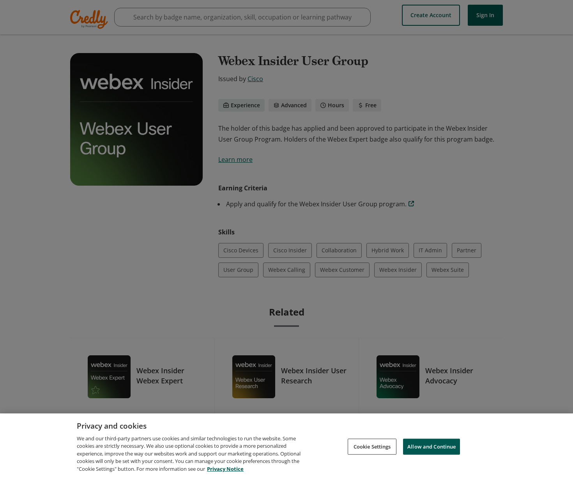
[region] (286, 445)
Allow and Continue (431, 446)
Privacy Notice (225, 468)
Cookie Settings (372, 446)
